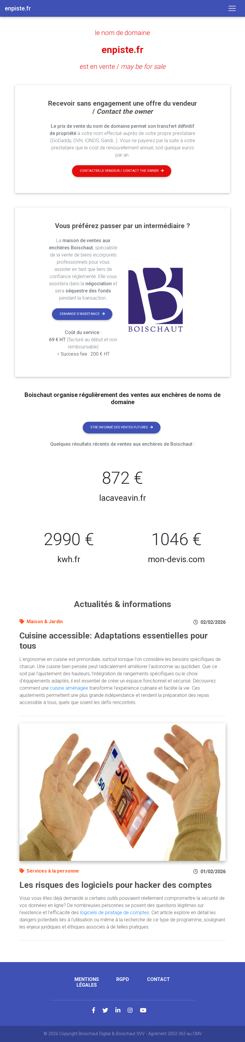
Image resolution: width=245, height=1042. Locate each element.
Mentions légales (86, 982)
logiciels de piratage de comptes (114, 912)
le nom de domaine (122, 33)
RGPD (122, 979)
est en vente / (123, 66)
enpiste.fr (122, 49)
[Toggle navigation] (232, 8)
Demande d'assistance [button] (79, 314)
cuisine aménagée (69, 688)
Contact (158, 979)
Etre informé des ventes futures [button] (119, 427)
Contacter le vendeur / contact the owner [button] (119, 171)
